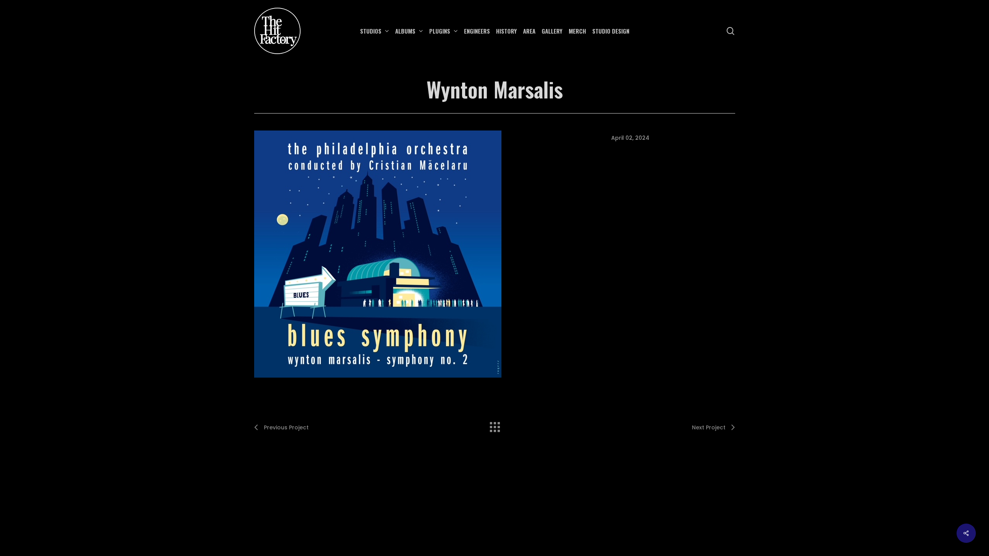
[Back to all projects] (494, 425)
